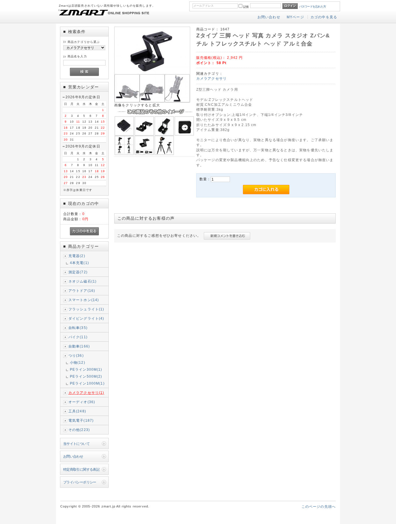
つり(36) (76, 355)
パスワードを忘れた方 (312, 6)
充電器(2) (76, 256)
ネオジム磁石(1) (82, 281)
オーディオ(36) (81, 402)
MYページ (295, 17)
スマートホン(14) (83, 300)
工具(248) (77, 411)
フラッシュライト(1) (86, 309)
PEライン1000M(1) (87, 383)
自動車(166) (79, 346)
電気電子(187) (81, 420)
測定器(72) (78, 272)
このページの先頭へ (318, 506)
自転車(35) (78, 328)
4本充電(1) (79, 263)
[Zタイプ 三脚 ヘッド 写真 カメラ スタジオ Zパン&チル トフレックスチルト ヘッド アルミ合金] (152, 101)
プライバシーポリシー (79, 482)
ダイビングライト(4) (86, 318)
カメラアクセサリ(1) (86, 392)
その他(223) (79, 430)
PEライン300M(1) (86, 369)
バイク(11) (78, 337)
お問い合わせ (268, 17)
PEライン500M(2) (86, 376)
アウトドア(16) (81, 290)
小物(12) (77, 362)
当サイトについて (76, 443)
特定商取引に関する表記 (81, 469)
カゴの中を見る (323, 17)
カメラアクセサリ (211, 78)
